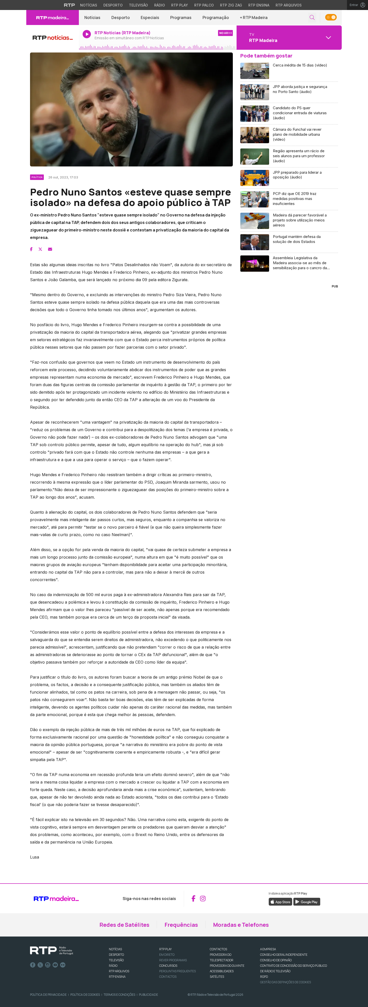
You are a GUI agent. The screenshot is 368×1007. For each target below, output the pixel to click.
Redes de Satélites (124, 925)
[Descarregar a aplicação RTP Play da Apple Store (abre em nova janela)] (280, 901)
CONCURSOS (168, 966)
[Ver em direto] (52, 37)
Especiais (150, 17)
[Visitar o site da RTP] (69, 5)
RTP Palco (204, 5)
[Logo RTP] (51, 951)
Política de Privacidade (48, 995)
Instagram (48, 965)
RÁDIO (113, 966)
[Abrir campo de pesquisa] (312, 17)
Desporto (113, 5)
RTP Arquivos (289, 5)
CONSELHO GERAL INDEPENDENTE (283, 955)
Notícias (88, 5)
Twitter (40, 965)
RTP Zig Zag (231, 5)
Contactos (167, 977)
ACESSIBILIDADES (222, 971)
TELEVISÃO (116, 960)
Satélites (217, 977)
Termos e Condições (119, 995)
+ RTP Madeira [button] (254, 17)
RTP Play (179, 5)
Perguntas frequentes (177, 971)
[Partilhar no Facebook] (31, 249)
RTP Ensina (258, 5)
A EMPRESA (268, 949)
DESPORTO (116, 955)
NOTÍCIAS (115, 949)
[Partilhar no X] (40, 249)
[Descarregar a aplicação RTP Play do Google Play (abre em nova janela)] (306, 901)
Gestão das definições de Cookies (285, 982)
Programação (216, 17)
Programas (181, 17)
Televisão (138, 5)
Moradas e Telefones (241, 925)
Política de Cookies (85, 995)
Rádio (159, 5)
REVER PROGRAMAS (173, 960)
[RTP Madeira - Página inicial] (52, 17)
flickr (63, 965)
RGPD (264, 977)
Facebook (33, 965)
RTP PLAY (165, 949)
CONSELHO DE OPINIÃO (276, 960)
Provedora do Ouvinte (227, 966)
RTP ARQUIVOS (119, 971)
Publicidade (148, 995)
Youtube (55, 965)
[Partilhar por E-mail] (50, 249)
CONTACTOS (218, 949)
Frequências (181, 925)
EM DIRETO (166, 955)
